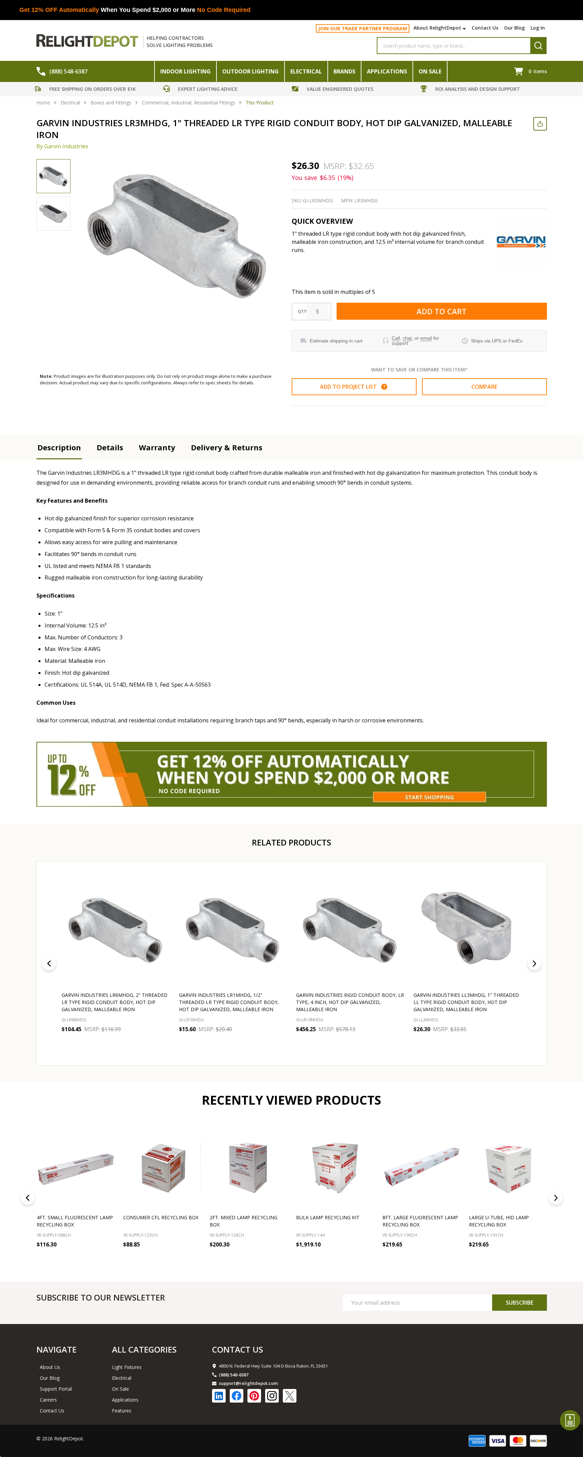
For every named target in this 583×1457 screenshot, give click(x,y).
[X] (289, 1396)
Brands (344, 71)
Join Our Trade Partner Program (362, 28)
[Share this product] (540, 124)
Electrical (306, 71)
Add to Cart (442, 311)
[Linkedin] (219, 1396)
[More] (465, 28)
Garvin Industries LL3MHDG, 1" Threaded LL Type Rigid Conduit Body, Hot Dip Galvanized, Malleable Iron (466, 1002)
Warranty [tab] (157, 447)
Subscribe (519, 1302)
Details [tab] (110, 447)
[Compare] (107, 1259)
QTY (302, 311)
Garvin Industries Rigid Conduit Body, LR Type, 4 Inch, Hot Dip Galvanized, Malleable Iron (350, 1002)
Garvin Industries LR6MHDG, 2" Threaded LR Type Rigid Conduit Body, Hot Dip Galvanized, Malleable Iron (114, 1002)
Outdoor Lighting (250, 71)
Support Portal (56, 1389)
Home (43, 102)
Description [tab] (59, 447)
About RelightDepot (437, 27)
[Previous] (49, 963)
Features (121, 1410)
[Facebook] (236, 1396)
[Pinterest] (254, 1396)
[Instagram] (272, 1396)
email (426, 338)
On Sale (430, 71)
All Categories (144, 1349)
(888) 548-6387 (233, 1375)
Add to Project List (352, 386)
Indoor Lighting (185, 71)
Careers (48, 1399)
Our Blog (514, 27)
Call (396, 338)
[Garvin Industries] (521, 242)
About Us (50, 1367)
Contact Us (485, 27)
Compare (484, 386)
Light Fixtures (127, 1367)
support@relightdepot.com (248, 1383)
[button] (97, 90)
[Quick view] (111, 1044)
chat (407, 338)
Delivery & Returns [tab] (226, 447)
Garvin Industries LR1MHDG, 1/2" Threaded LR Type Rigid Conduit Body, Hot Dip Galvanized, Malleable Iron (228, 1002)
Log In (538, 27)
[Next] (534, 963)
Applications (387, 71)
